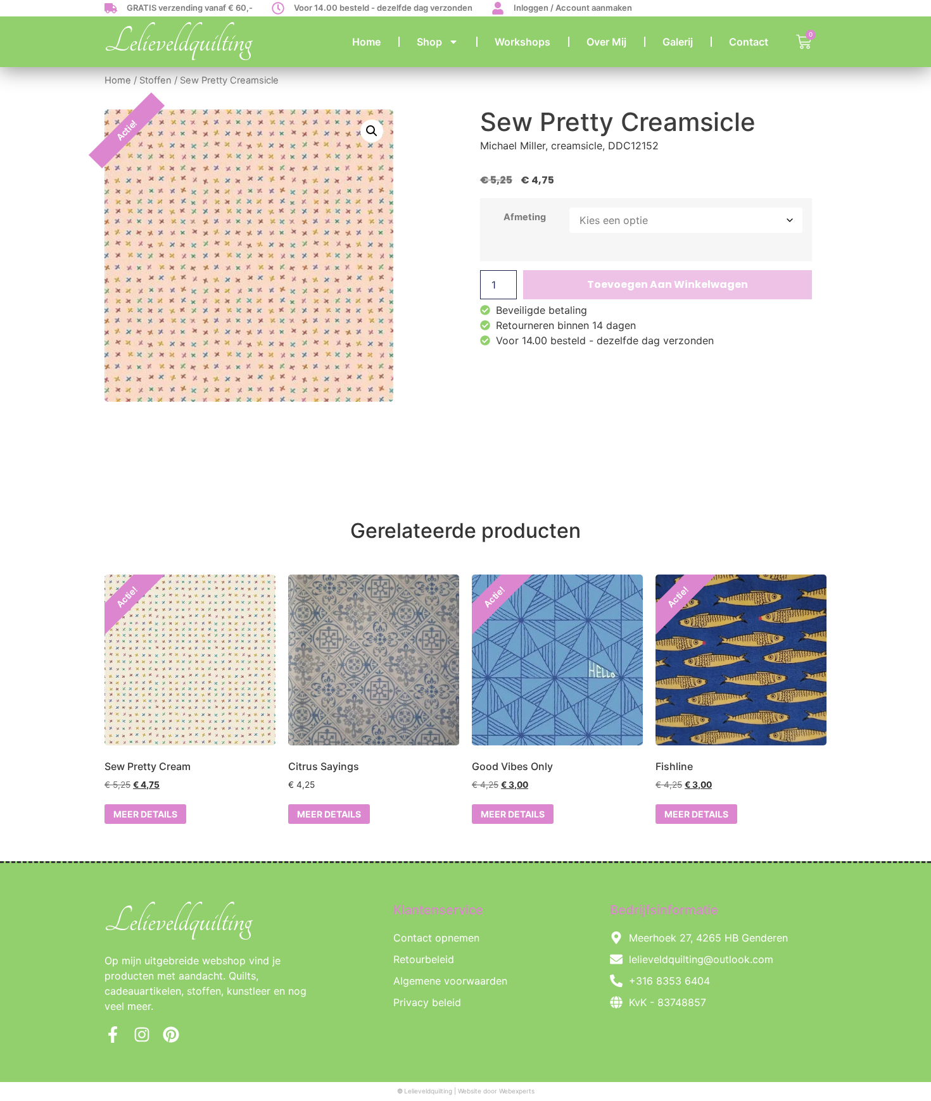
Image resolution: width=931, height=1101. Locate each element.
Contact (748, 41)
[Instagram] (142, 1034)
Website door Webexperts (496, 1091)
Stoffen (155, 80)
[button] (371, 131)
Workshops (522, 41)
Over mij (606, 41)
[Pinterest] (171, 1034)
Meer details (145, 814)
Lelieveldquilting (178, 42)
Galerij (677, 41)
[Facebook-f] (112, 1034)
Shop (429, 41)
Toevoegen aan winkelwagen (667, 284)
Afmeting (525, 217)
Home (366, 41)
